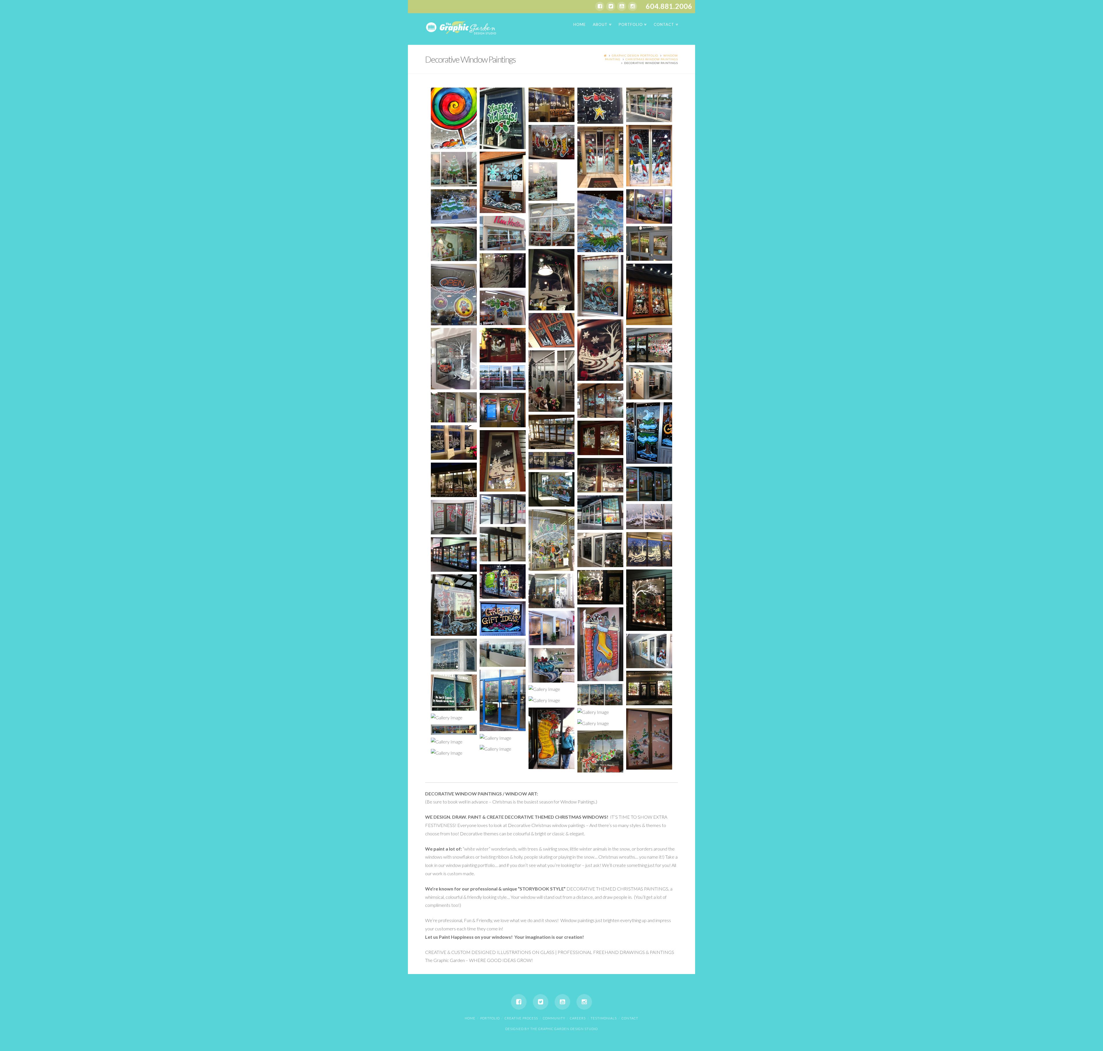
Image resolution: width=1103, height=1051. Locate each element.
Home (470, 1018)
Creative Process (521, 1018)
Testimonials (604, 1018)
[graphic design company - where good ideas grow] (461, 27)
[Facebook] (599, 6)
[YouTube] (621, 6)
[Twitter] (610, 6)
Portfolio (490, 1018)
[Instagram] (632, 6)
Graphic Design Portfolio (635, 55)
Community (554, 1018)
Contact (630, 1018)
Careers (578, 1018)
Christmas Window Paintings (652, 59)
